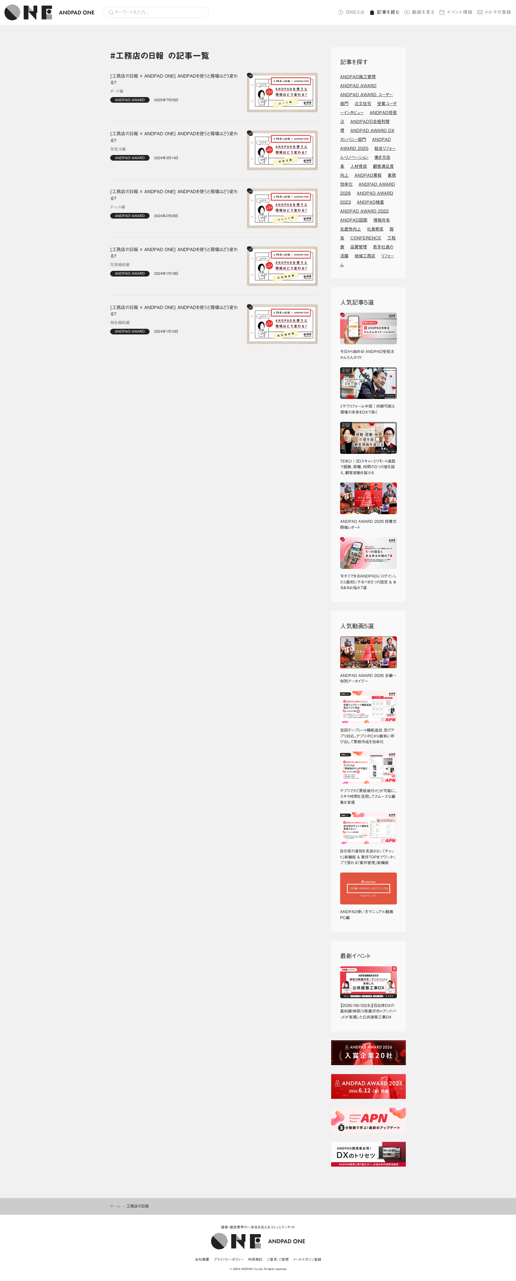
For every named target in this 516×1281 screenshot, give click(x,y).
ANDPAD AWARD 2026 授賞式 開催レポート (368, 524)
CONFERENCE (365, 238)
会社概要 (202, 1259)
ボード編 (116, 91)
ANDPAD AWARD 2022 (364, 211)
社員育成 (375, 229)
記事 (388, 12)
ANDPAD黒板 (368, 175)
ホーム (115, 1206)
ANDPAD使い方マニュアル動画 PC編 (368, 915)
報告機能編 (120, 323)
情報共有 (381, 220)
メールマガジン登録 (307, 1259)
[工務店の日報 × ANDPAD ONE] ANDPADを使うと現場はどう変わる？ (174, 79)
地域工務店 (364, 256)
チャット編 (117, 207)
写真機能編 (120, 265)
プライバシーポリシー (229, 1259)
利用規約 (255, 1259)
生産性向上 (350, 229)
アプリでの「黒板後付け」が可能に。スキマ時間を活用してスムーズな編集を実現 (368, 796)
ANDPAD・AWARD (130, 100)
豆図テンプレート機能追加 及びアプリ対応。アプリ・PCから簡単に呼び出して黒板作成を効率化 (367, 736)
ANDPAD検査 (370, 202)
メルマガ (498, 12)
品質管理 (358, 247)
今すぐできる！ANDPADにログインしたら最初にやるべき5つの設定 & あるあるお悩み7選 (368, 582)
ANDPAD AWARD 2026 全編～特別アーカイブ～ (368, 678)
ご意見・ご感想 (278, 1259)
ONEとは (355, 12)
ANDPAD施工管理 (358, 77)
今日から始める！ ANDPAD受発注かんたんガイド (367, 355)
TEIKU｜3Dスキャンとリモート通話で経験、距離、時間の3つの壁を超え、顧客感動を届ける (367, 467)
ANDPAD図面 (353, 220)
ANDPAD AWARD (358, 86)
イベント (460, 12)
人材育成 (358, 166)
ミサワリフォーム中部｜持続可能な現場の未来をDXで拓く (367, 409)
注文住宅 (362, 104)
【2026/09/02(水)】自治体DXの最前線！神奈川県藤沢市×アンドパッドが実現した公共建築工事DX (368, 1011)
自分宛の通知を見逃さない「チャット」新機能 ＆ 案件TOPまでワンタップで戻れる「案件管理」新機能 (367, 857)
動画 (423, 12)
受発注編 (118, 149)
